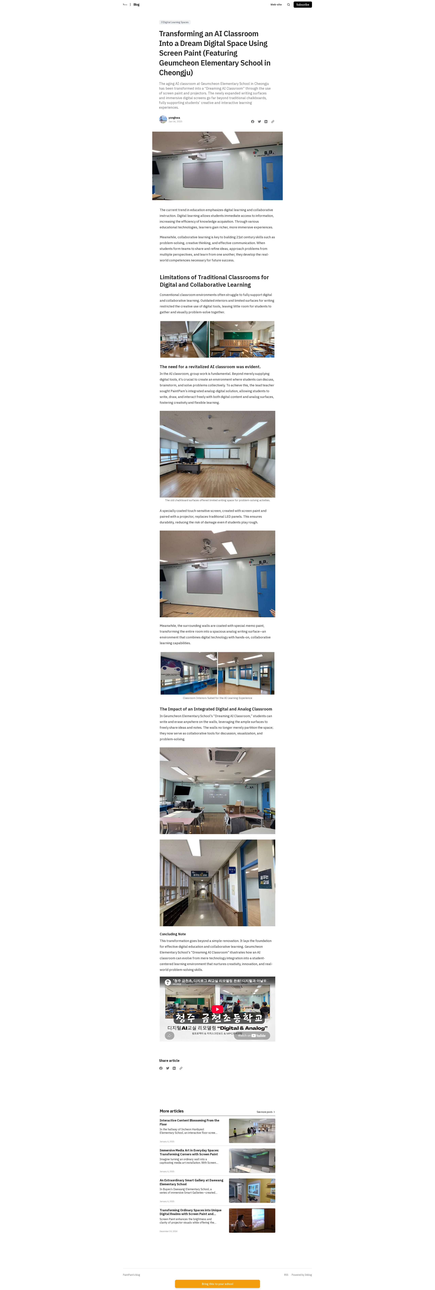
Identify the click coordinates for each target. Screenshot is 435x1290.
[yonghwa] (163, 119)
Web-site (276, 4)
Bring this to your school (217, 1284)
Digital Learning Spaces (175, 22)
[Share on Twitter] (259, 121)
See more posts (265, 1111)
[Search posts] (288, 5)
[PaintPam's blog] (125, 4)
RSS (286, 1274)
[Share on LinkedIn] (265, 121)
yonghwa (174, 117)
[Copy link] (273, 121)
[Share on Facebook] (253, 121)
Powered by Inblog (302, 1274)
